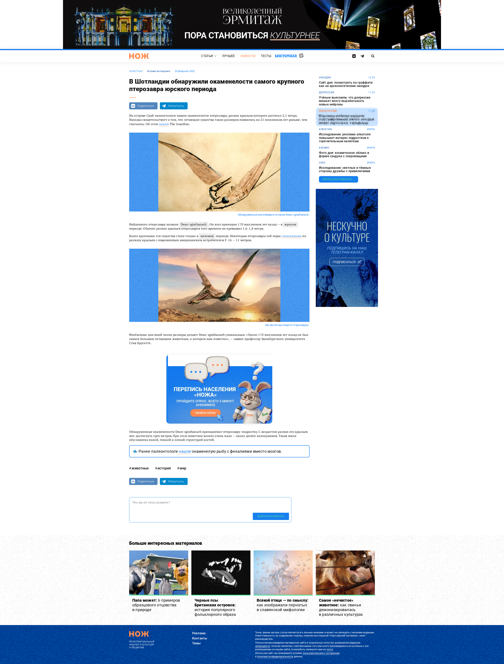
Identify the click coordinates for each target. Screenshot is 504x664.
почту (330, 649)
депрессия (326, 92)
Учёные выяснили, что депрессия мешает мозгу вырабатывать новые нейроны (344, 101)
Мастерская (285, 55)
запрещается (262, 646)
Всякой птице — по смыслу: (282, 605)
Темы (196, 643)
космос (324, 147)
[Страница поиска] (373, 56)
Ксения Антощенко (158, 71)
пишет (164, 124)
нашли (185, 451)
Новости (248, 56)
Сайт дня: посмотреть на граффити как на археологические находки (345, 84)
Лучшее (228, 56)
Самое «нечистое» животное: (341, 607)
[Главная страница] (139, 56)
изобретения (328, 111)
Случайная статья (301, 55)
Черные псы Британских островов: (215, 607)
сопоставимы (291, 236)
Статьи (207, 56)
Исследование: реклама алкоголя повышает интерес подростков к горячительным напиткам (345, 138)
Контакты (199, 638)
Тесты (266, 56)
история (164, 468)
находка (325, 77)
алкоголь (325, 129)
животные (136, 71)
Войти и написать (271, 516)
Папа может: (156, 605)
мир (183, 468)
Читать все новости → (338, 179)
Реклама (199, 633)
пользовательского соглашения (321, 653)
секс (322, 162)
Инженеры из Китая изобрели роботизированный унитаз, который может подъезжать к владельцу (346, 119)
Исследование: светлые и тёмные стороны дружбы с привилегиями (345, 169)
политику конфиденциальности (275, 656)
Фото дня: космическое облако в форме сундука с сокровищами (344, 154)
